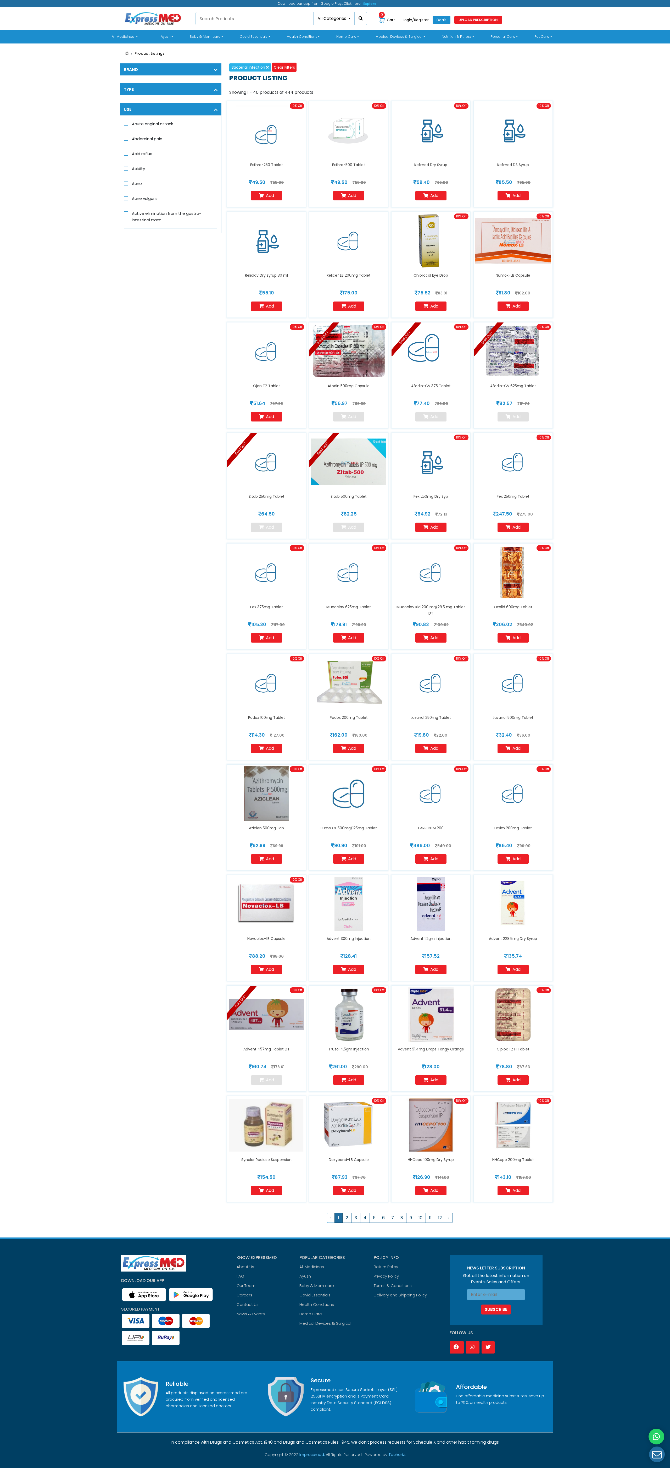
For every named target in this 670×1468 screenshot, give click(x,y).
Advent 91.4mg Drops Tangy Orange (431, 1049)
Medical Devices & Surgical (325, 1323)
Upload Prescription (478, 19)
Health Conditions (316, 1304)
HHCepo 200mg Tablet (513, 1159)
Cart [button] (388, 20)
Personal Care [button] (503, 36)
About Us (245, 1266)
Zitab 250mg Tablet (266, 496)
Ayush (305, 1276)
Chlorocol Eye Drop (431, 275)
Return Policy (386, 1266)
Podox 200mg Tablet (349, 717)
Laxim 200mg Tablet (513, 828)
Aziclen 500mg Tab (266, 828)
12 (440, 1218)
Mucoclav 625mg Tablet (348, 607)
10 (420, 1218)
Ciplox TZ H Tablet (513, 1049)
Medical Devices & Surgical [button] (399, 36)
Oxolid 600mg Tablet (513, 607)
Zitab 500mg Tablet (349, 496)
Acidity (138, 168)
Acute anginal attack (152, 124)
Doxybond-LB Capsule (349, 1159)
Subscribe (496, 1309)
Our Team (246, 1285)
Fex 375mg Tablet (266, 607)
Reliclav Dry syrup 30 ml (266, 275)
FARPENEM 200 (431, 828)
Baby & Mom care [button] (205, 36)
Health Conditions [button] (302, 36)
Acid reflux (142, 153)
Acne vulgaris (145, 198)
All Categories (332, 18)
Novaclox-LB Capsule (266, 938)
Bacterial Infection (249, 67)
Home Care (310, 1314)
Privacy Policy (386, 1276)
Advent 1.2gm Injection (430, 938)
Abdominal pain (147, 138)
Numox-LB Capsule (513, 275)
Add (270, 196)
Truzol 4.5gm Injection (348, 1049)
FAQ (240, 1276)
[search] (361, 18)
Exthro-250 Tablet (266, 164)
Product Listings (150, 53)
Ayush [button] (166, 36)
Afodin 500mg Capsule (349, 385)
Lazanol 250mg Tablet (431, 717)
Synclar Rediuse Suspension (266, 1159)
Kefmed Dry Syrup (430, 164)
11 (430, 1218)
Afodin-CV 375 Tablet (431, 385)
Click (367, 3)
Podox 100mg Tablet (266, 717)
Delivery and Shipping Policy (400, 1295)
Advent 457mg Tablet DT (266, 1049)
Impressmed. (312, 1454)
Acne (137, 183)
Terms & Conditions (393, 1285)
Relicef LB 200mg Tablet (349, 275)
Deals (441, 20)
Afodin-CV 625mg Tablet (513, 385)
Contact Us (248, 1304)
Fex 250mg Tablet (513, 496)
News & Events (251, 1314)
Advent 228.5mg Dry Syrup (513, 938)
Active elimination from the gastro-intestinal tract (166, 217)
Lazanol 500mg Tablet (513, 717)
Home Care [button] (346, 36)
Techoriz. (397, 1454)
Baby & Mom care (316, 1285)
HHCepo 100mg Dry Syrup (431, 1159)
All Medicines (125, 36)
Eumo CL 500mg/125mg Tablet (349, 828)
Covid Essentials (315, 1295)
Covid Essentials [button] (253, 36)
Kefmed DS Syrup (513, 164)
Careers (244, 1295)
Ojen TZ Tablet (266, 385)
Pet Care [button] (541, 36)
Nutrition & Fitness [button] (457, 36)
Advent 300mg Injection (349, 938)
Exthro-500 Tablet (348, 164)
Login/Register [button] (416, 20)
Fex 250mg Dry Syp (431, 496)
